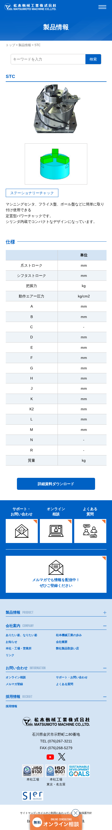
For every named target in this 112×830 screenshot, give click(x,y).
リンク (10, 655)
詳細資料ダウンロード (56, 484)
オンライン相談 (16, 677)
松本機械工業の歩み (69, 635)
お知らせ (11, 641)
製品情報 (24, 45)
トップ (10, 45)
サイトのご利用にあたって (53, 812)
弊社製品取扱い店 (67, 648)
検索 (93, 59)
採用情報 (11, 706)
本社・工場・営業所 (19, 648)
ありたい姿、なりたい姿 (21, 635)
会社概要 (61, 641)
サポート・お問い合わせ (72, 677)
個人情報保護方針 (81, 812)
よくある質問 (64, 684)
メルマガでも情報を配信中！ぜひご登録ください (56, 583)
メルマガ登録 (14, 684)
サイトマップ (28, 812)
